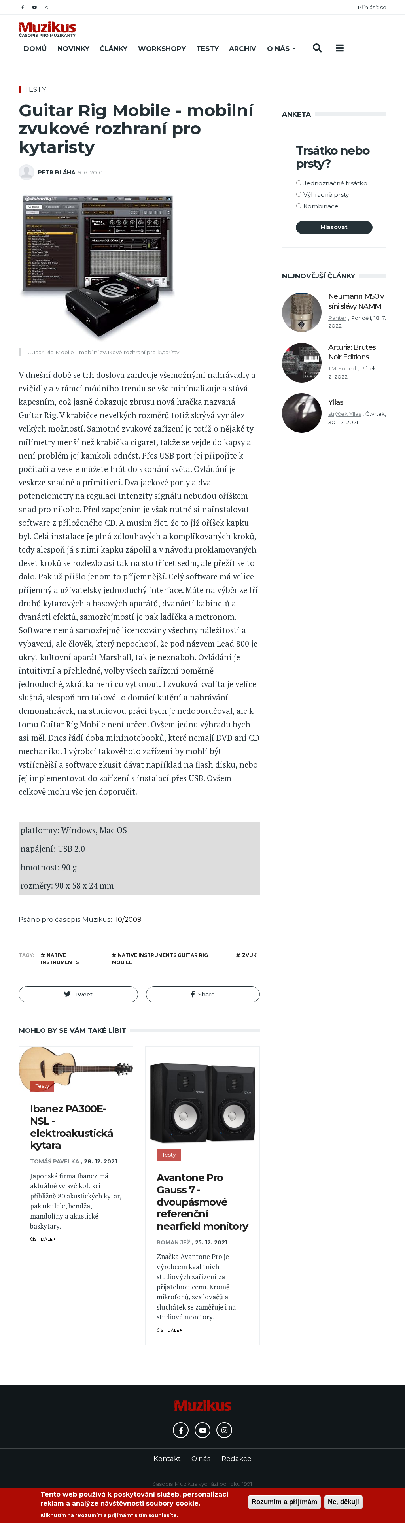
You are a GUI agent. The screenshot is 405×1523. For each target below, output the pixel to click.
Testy (207, 49)
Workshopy (162, 49)
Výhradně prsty (326, 194)
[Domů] (47, 29)
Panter (337, 318)
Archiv (242, 49)
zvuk (249, 955)
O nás (278, 49)
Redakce (236, 1459)
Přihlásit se (372, 7)
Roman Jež (173, 1242)
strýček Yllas (344, 414)
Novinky (73, 49)
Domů (35, 49)
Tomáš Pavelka (54, 1161)
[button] (78, 994)
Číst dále (42, 1239)
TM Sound (342, 368)
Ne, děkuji (343, 1502)
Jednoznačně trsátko (335, 183)
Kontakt (167, 1459)
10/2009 (128, 919)
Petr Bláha (56, 172)
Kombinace (321, 206)
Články (113, 49)
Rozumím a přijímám (284, 1502)
